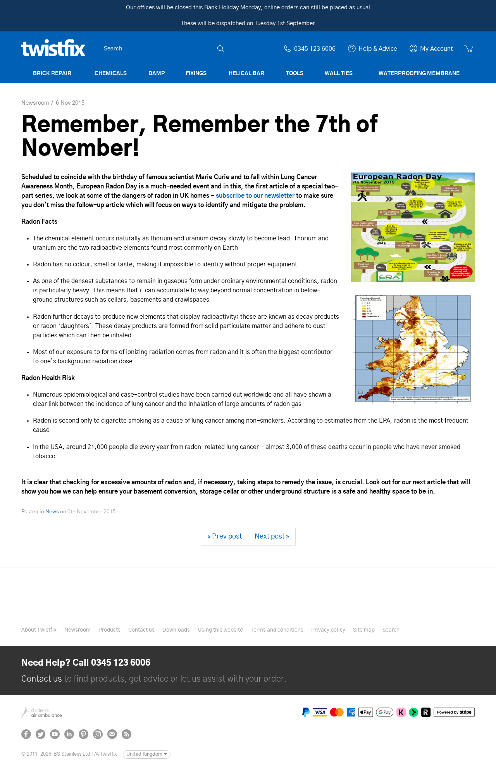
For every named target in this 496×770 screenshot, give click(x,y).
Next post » (272, 536)
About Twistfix (39, 630)
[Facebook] (26, 734)
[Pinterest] (83, 734)
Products (109, 630)
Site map (364, 630)
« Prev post (224, 536)
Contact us (141, 630)
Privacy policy (328, 630)
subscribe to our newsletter (255, 196)
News (52, 511)
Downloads (176, 630)
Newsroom (77, 630)
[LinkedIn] (69, 734)
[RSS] (126, 734)
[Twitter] (40, 734)
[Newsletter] (112, 734)
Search (391, 630)
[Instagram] (98, 734)
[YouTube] (55, 734)
